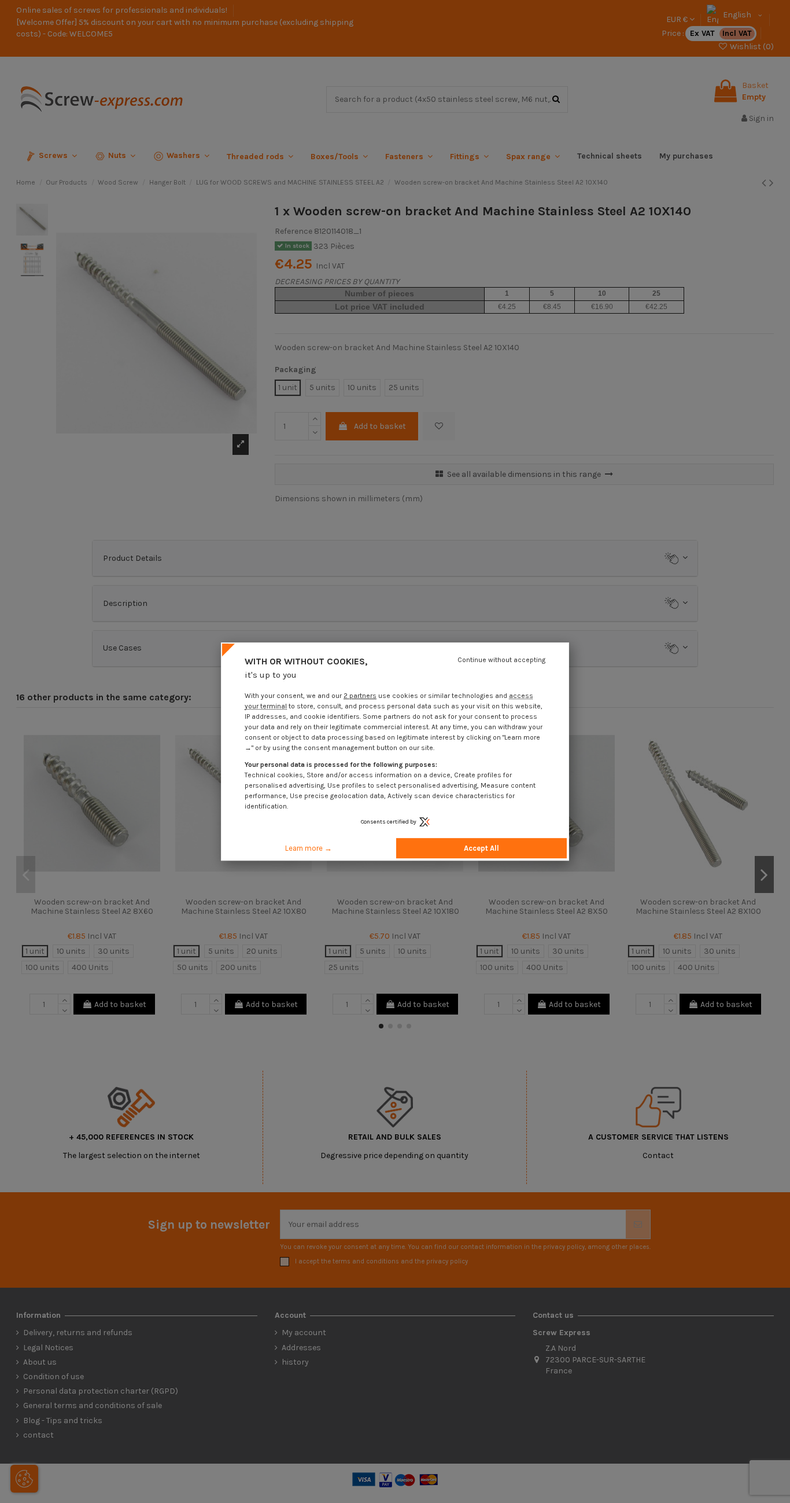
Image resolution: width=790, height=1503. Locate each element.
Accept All (481, 848)
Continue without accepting (501, 660)
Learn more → (308, 848)
